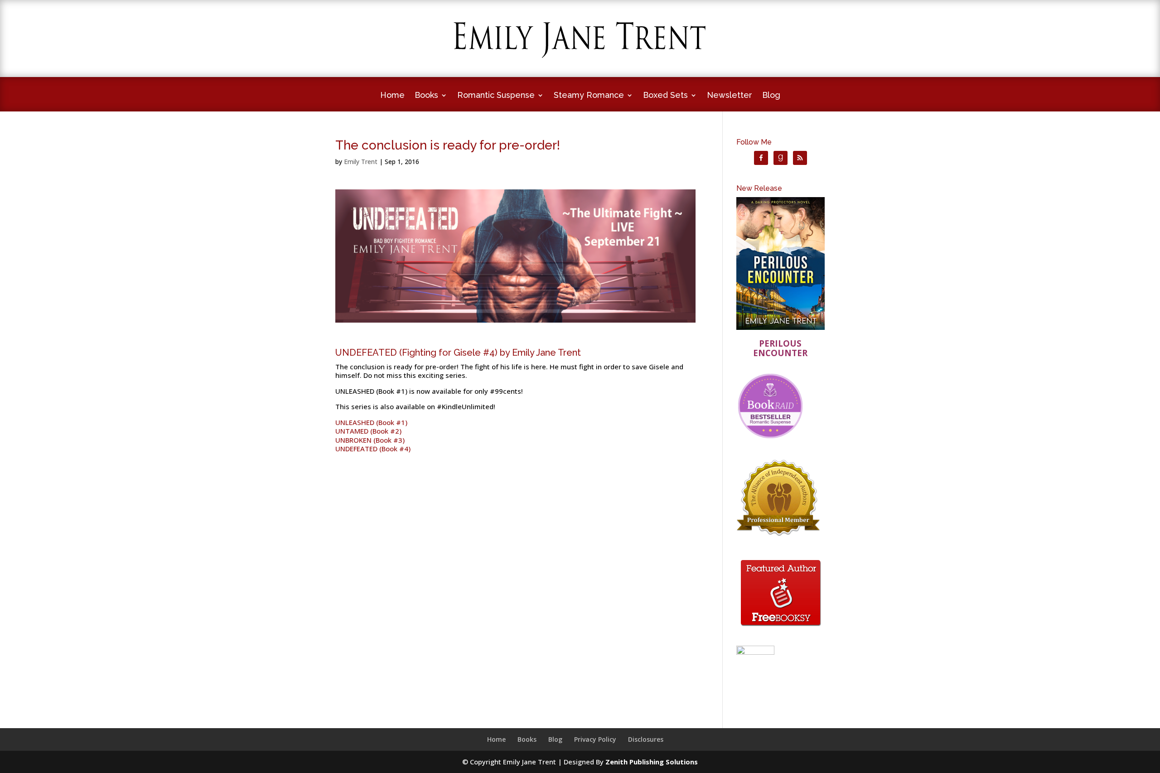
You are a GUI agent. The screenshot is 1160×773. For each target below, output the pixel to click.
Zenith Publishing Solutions (651, 761)
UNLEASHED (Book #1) (371, 422)
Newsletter (729, 96)
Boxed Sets (665, 96)
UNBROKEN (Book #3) (370, 439)
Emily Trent (360, 161)
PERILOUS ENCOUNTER (780, 348)
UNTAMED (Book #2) (368, 430)
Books (426, 96)
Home (392, 96)
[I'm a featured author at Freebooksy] (780, 627)
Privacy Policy (595, 739)
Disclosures (645, 739)
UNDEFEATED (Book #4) (373, 448)
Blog (771, 96)
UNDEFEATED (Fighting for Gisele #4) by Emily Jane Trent (458, 352)
